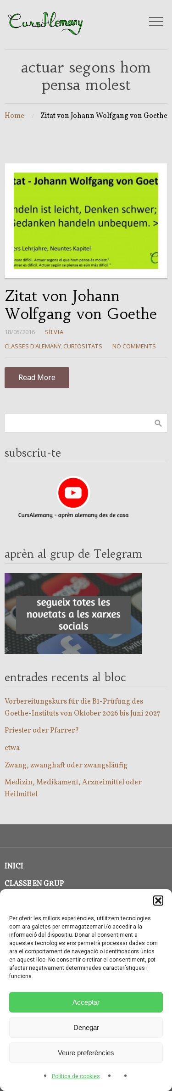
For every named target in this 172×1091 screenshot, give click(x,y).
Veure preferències (86, 1053)
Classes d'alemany (33, 346)
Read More (36, 377)
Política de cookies (76, 1076)
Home (14, 116)
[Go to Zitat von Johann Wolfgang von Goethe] (86, 221)
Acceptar (86, 1002)
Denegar (86, 1027)
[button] (158, 900)
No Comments (134, 346)
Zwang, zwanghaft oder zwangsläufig (66, 766)
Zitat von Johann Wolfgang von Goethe (81, 305)
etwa (12, 748)
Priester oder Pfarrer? (42, 731)
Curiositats (82, 346)
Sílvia (54, 332)
